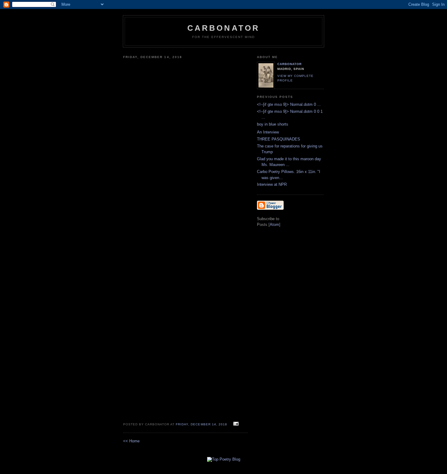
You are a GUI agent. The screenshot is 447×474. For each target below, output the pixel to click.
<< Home (131, 441)
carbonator (289, 64)
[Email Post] (235, 424)
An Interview (268, 132)
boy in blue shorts (272, 124)
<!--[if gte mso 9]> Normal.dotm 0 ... (289, 104)
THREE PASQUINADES (278, 139)
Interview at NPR (272, 184)
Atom (274, 224)
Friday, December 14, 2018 (202, 424)
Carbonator (223, 28)
